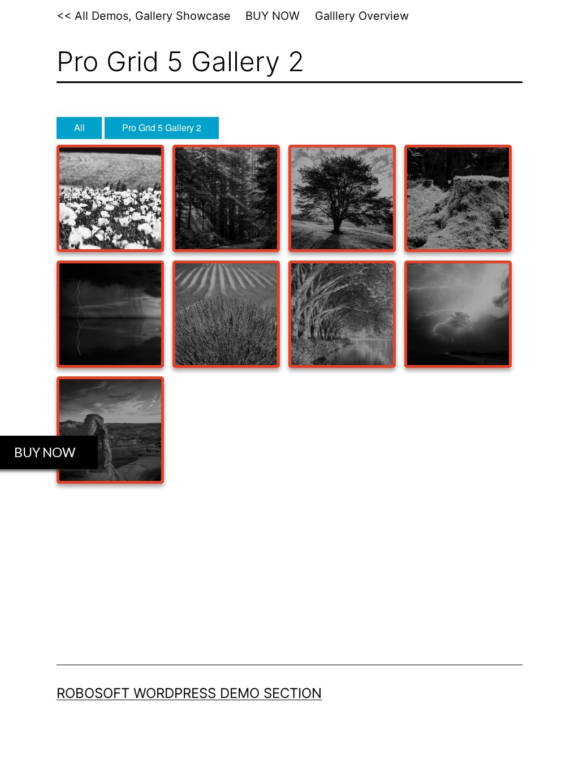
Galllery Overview (362, 16)
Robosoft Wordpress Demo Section (189, 693)
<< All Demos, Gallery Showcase (144, 16)
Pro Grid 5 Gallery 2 (161, 127)
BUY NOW (272, 16)
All (79, 127)
